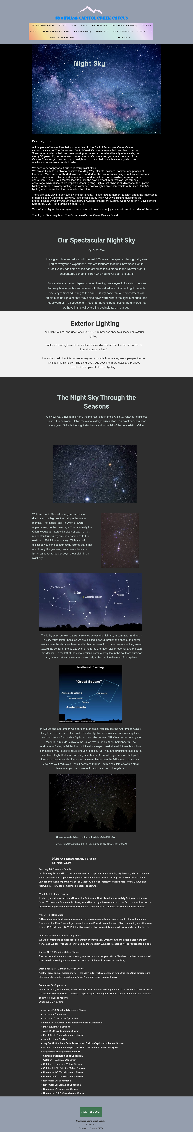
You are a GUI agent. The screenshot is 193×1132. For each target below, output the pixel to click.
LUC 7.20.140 (91, 332)
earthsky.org (77, 844)
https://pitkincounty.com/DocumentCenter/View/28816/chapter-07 (70, 200)
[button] (102, 31)
